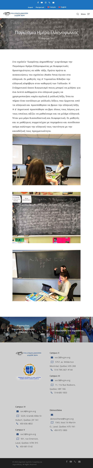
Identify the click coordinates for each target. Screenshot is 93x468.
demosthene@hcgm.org (62, 418)
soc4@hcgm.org (28, 411)
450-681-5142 (26, 446)
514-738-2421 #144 (63, 369)
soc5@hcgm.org (28, 434)
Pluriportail (40, 7)
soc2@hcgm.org (62, 357)
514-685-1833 (60, 392)
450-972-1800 (60, 430)
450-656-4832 (26, 423)
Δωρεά (30, 7)
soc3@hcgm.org (62, 380)
